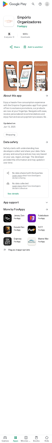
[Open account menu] (47, 4)
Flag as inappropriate (16, 249)
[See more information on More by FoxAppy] (46, 209)
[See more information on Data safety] (46, 142)
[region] (26, 35)
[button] (13, 37)
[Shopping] (10, 134)
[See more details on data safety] (13, 193)
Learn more (17, 176)
